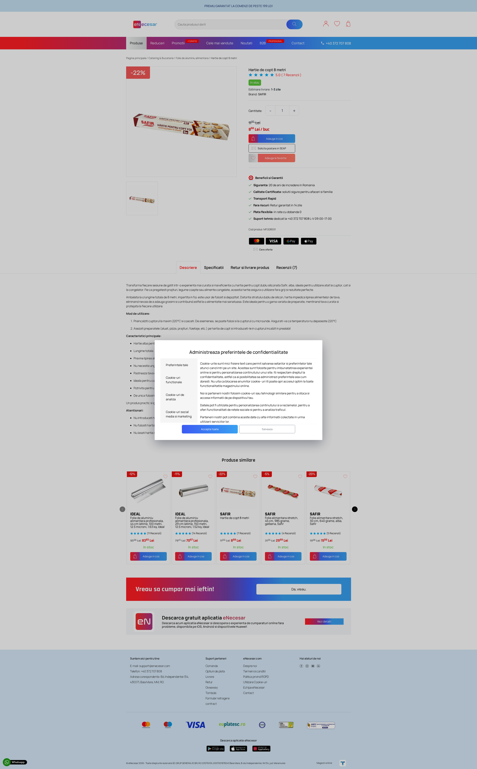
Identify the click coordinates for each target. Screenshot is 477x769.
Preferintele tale (177, 365)
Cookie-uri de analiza (175, 397)
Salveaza (267, 429)
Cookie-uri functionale (174, 380)
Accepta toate (210, 429)
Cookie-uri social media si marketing (179, 414)
